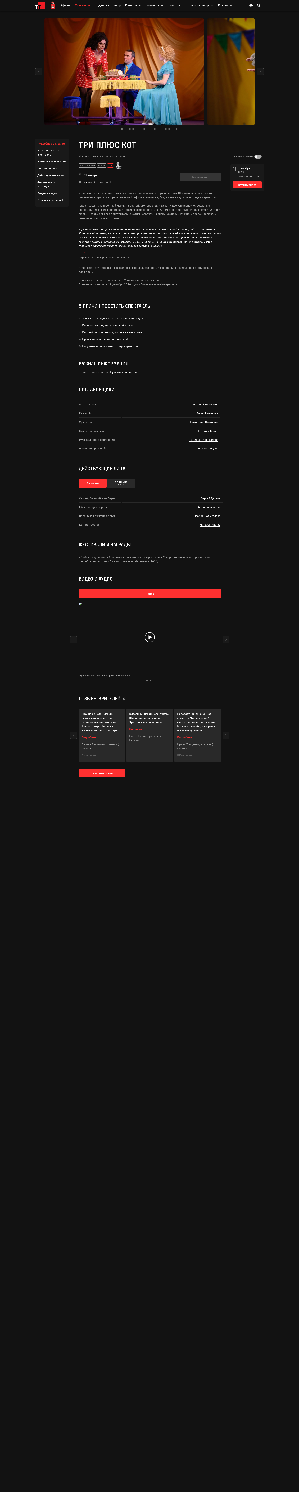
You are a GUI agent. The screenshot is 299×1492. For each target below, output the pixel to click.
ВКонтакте (184, 755)
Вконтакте (88, 755)
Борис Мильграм (207, 413)
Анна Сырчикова (209, 507)
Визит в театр (199, 5)
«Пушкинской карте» (123, 372)
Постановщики (47, 168)
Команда (153, 5)
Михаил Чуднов (210, 524)
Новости (174, 5)
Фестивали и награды (46, 184)
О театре (131, 5)
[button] (38, 71)
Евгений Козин (208, 431)
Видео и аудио (47, 193)
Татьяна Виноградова (203, 439)
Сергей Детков (210, 498)
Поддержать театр (107, 5)
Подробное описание (51, 143)
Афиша (65, 5)
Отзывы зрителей (50, 200)
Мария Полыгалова (207, 516)
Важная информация (51, 161)
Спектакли (82, 5)
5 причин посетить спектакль (49, 152)
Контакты (225, 5)
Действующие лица (50, 175)
